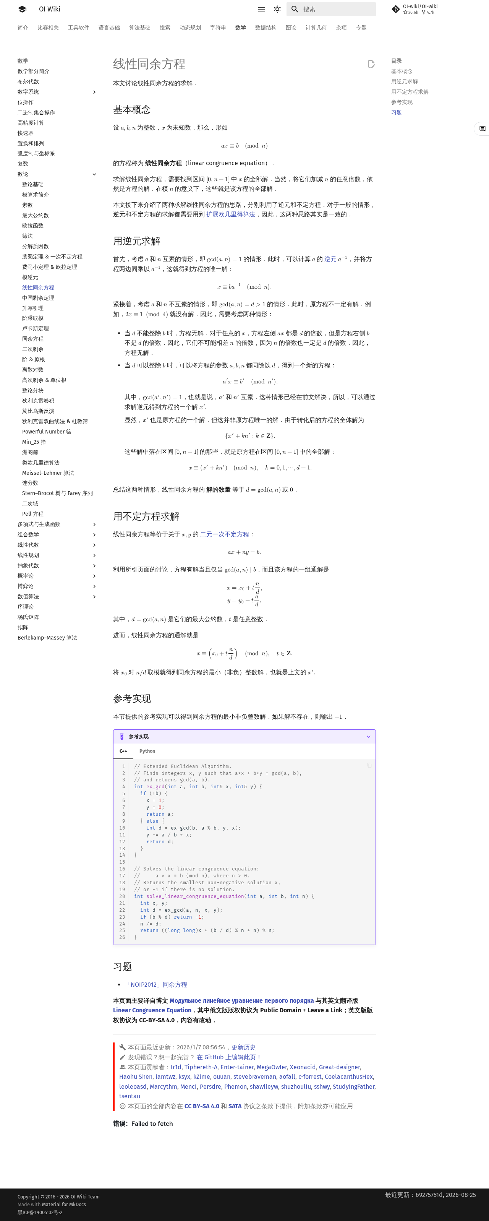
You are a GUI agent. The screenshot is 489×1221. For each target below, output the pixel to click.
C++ (123, 751)
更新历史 (244, 1047)
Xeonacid (303, 1067)
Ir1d (176, 1067)
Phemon (235, 1086)
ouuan (221, 1076)
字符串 (218, 27)
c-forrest (310, 1076)
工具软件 (78, 27)
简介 (23, 27)
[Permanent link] (158, 109)
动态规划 (190, 27)
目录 (396, 61)
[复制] (369, 765)
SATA (234, 1106)
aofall (287, 1076)
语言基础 (109, 27)
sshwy (322, 1086)
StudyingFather (353, 1086)
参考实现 (139, 736)
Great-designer (339, 1067)
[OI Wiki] (22, 9)
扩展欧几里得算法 (230, 214)
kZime (201, 1076)
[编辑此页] (371, 64)
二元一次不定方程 (224, 534)
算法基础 (140, 27)
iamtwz (165, 1076)
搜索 (165, 27)
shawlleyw (264, 1086)
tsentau (129, 1096)
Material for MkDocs (52, 1208)
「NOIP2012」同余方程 (156, 984)
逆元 (330, 259)
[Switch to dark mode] (277, 9)
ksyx (184, 1076)
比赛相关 (48, 27)
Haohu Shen (135, 1076)
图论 (291, 27)
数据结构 (266, 27)
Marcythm (163, 1086)
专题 (361, 27)
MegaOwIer (272, 1067)
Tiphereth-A (201, 1067)
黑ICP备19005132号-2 (40, 1212)
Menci (188, 1086)
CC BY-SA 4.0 (202, 1106)
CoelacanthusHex (349, 1076)
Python (147, 751)
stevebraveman (254, 1076)
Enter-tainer (237, 1067)
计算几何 (316, 27)
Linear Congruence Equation (152, 1010)
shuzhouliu (296, 1086)
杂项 (341, 27)
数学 (240, 27)
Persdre (210, 1086)
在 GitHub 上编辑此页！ (229, 1057)
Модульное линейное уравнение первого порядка (242, 1000)
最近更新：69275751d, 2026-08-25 (430, 1194)
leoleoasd (133, 1086)
